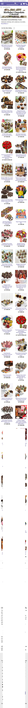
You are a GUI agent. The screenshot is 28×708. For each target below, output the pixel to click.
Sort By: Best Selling (7, 28)
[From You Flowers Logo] (12, 4)
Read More (4, 23)
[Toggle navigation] (2, 3)
